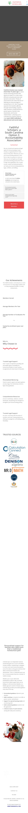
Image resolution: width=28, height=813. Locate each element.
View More (14, 495)
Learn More (8, 717)
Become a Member (14, 205)
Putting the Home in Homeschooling (12, 586)
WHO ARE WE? (13, 54)
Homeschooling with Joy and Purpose (13, 539)
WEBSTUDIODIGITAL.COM (14, 806)
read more (5, 627)
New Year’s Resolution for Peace (13, 616)
